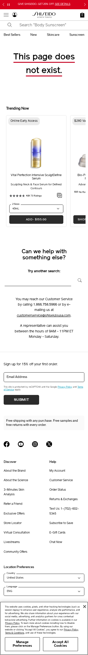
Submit (21, 400)
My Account (57, 470)
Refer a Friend (13, 504)
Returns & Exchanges (63, 499)
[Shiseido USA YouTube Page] (21, 444)
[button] (82, 15)
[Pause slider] (9, 5)
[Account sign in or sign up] (14, 15)
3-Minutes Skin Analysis (14, 492)
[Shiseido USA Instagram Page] (35, 444)
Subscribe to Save (61, 523)
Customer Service (61, 480)
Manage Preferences (22, 644)
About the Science (16, 480)
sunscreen (76, 35)
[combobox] (48, 25)
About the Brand (14, 470)
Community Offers (15, 552)
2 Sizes (16, 204)
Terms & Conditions (14, 633)
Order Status (57, 489)
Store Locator (13, 523)
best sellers (12, 35)
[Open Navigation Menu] (6, 14)
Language (12, 586)
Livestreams (12, 542)
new (33, 35)
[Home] (44, 15)
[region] (44, 628)
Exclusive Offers (14, 513)
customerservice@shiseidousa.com (44, 316)
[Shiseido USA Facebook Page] (7, 444)
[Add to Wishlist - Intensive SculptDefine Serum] (59, 196)
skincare (53, 35)
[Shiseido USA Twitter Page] (49, 444)
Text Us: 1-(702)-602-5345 (64, 511)
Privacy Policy (65, 387)
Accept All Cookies (60, 644)
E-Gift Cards (57, 532)
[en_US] (77, 279)
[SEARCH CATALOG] (9, 25)
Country (11, 573)
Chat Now (55, 542)
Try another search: (44, 271)
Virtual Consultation (17, 532)
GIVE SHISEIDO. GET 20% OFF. (44, 4)
